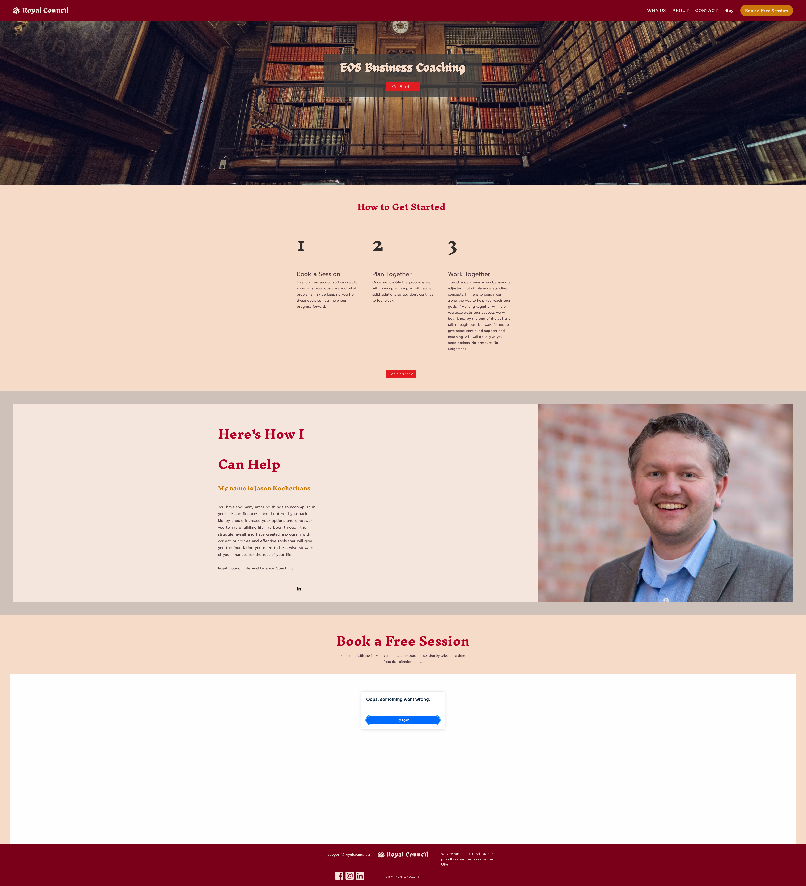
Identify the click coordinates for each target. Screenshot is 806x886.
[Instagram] (349, 876)
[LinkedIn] (299, 588)
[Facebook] (339, 876)
